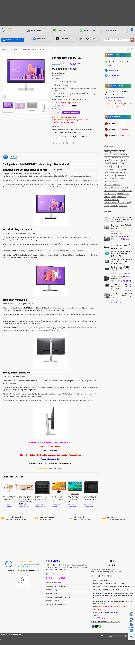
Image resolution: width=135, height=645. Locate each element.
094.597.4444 (121, 607)
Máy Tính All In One (125, 190)
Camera (114, 154)
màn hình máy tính (78, 132)
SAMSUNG (121, 196)
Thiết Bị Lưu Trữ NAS (111, 202)
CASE (107, 157)
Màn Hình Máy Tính (25, 49)
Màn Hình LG (109, 178)
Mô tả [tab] (6, 157)
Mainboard (123, 169)
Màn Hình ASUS (110, 175)
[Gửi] (132, 40)
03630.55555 (62, 570)
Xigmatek (114, 205)
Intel (107, 163)
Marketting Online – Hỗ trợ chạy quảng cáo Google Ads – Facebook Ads (50, 455)
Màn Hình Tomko (123, 187)
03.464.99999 (54, 446)
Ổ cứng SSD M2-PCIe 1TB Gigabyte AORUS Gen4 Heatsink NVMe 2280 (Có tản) (25, 500)
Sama (113, 196)
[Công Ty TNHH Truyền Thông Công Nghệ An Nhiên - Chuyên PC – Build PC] (10, 30)
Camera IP (123, 154)
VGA (127, 202)
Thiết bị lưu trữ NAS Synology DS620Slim (90, 499)
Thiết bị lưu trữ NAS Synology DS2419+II (41, 499)
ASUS (122, 151)
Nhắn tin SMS (131, 633)
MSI (107, 172)
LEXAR (114, 166)
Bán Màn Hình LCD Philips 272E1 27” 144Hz (73, 499)
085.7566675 (97, 609)
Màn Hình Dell (121, 175)
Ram (107, 196)
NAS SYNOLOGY (110, 193)
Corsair (125, 157)
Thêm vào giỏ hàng (70, 112)
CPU (107, 160)
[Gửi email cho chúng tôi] (96, 626)
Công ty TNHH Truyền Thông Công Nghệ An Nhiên (50, 442)
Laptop (122, 163)
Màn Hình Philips (110, 187)
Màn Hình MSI (119, 178)
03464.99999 (74, 106)
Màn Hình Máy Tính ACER (112, 184)
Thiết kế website (103, 636)
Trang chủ (4, 49)
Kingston (114, 163)
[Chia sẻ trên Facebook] (53, 143)
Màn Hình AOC (120, 172)
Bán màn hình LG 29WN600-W (8, 499)
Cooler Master (116, 157)
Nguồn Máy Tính (122, 193)
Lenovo (107, 166)
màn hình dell (58, 132)
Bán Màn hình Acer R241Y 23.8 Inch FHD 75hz (58, 499)
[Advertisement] (55, 13)
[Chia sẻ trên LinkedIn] (66, 143)
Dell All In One (115, 160)
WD (107, 205)
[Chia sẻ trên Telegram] (73, 143)
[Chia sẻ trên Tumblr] (70, 143)
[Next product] (128, 49)
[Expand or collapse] (96, 169)
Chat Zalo (131, 621)
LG (120, 166)
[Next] (46, 76)
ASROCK (115, 151)
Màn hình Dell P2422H (67, 132)
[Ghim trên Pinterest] (63, 143)
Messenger (131, 627)
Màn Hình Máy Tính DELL (38, 49)
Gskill (124, 160)
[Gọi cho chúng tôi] (99, 626)
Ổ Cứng (123, 205)
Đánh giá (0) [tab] (13, 157)
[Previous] (6, 76)
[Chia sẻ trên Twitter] (56, 143)
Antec (107, 151)
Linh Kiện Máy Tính (14, 49)
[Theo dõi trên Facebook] (93, 626)
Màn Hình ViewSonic (111, 190)
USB (122, 202)
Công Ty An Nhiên (31, 571)
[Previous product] (131, 49)
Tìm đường (131, 615)
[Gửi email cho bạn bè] (60, 143)
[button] (131, 29)
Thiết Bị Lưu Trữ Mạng (112, 199)
